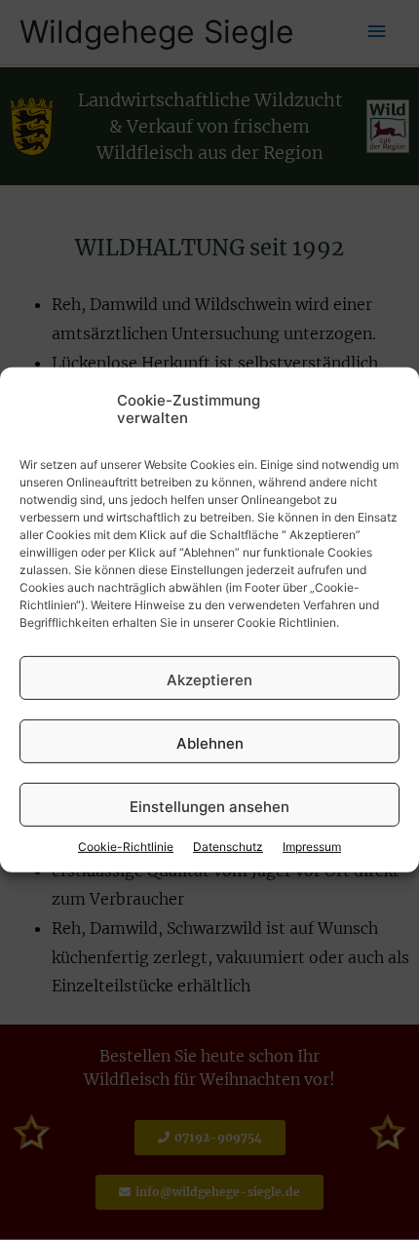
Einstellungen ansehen (209, 806)
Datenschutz (228, 846)
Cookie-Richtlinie (125, 846)
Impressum (312, 846)
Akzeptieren (209, 680)
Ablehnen (210, 743)
